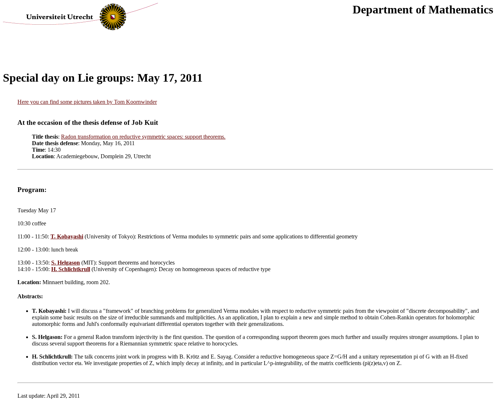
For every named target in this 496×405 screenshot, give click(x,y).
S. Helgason (65, 262)
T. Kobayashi (66, 236)
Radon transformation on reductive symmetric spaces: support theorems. (143, 137)
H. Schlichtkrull (70, 269)
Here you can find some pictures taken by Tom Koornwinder (87, 102)
